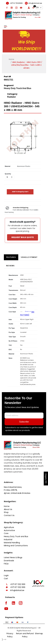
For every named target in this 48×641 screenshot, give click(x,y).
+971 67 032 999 (17, 584)
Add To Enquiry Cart (20, 192)
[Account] (29, 7)
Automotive (9, 530)
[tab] (11, 257)
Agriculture (9, 527)
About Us (8, 509)
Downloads (9, 560)
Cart (6, 578)
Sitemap (39, 633)
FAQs (6, 563)
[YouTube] (21, 7)
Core (6, 533)
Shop (6, 512)
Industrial (8, 539)
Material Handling (12, 542)
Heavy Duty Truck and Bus (16, 536)
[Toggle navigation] (5, 26)
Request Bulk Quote (22, 237)
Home (11, 59)
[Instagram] (16, 7)
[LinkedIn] (11, 7)
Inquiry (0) (46, 478)
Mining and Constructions (16, 545)
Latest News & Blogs (13, 557)
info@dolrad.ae (17, 590)
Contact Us (9, 515)
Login (6, 575)
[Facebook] (7, 7)
